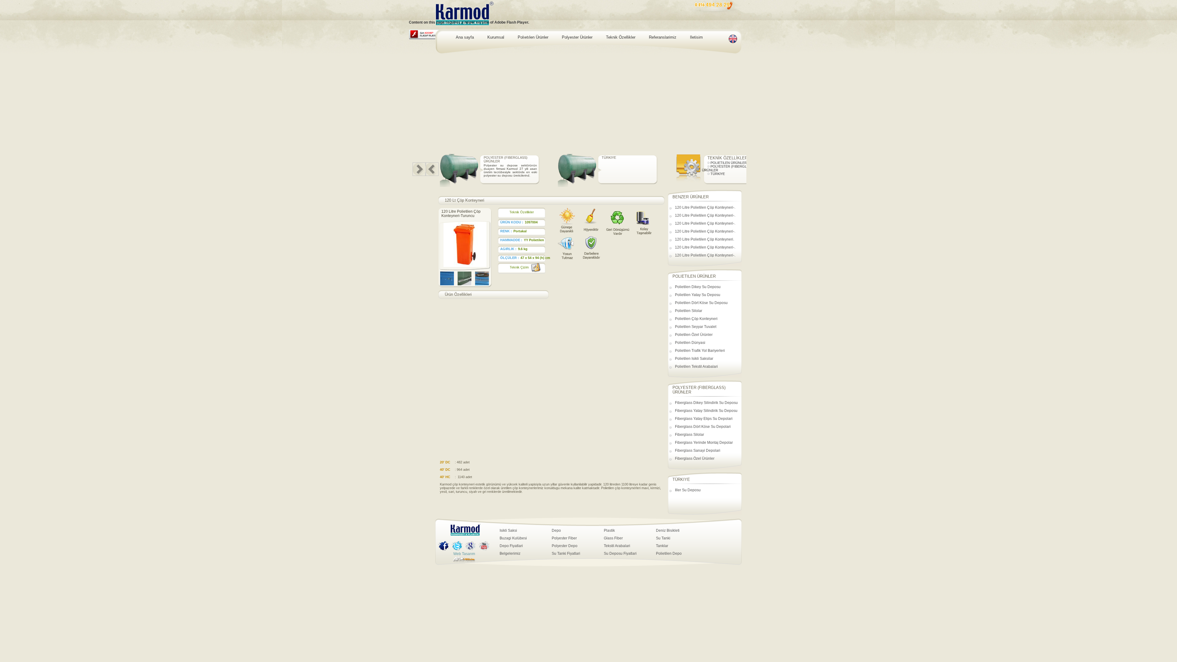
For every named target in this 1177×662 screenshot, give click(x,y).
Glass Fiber (613, 538)
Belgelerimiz (510, 553)
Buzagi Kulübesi (513, 538)
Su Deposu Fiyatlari (620, 553)
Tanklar (662, 546)
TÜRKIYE (707, 157)
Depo (556, 530)
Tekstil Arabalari (617, 546)
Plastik (609, 530)
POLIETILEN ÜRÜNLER (482, 157)
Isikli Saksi (508, 530)
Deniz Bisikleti (668, 530)
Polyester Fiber (564, 538)
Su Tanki (663, 538)
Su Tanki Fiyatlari (566, 553)
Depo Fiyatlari (511, 546)
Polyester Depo (564, 546)
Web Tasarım (464, 554)
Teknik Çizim (519, 267)
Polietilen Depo (669, 553)
